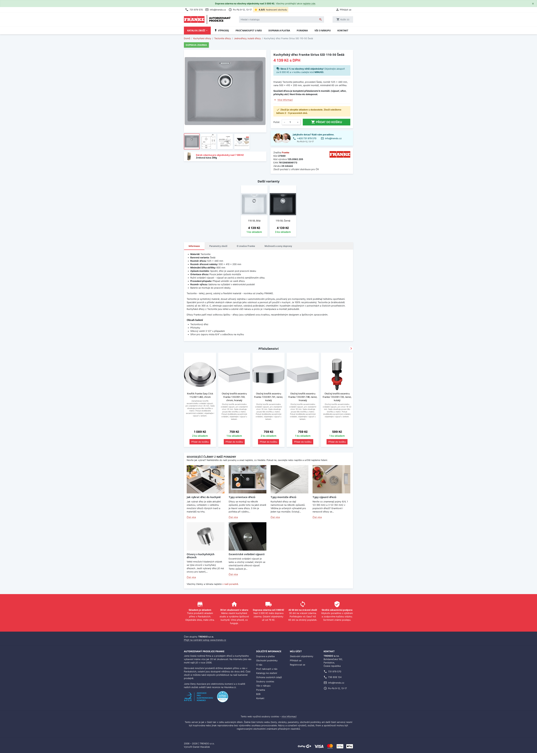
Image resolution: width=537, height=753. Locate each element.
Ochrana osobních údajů (269, 677)
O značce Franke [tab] (246, 246)
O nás (259, 664)
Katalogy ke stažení (266, 673)
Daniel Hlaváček (201, 746)
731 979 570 (194, 9)
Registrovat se (297, 664)
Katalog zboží (196, 30)
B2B (258, 694)
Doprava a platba (279, 30)
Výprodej (221, 30)
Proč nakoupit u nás (249, 30)
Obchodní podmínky (267, 660)
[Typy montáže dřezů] (289, 479)
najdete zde (309, 3)
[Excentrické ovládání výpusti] (247, 536)
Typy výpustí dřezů (324, 497)
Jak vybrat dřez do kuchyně (204, 497)
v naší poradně (230, 584)
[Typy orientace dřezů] (247, 479)
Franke (285, 152)
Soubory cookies (265, 681)
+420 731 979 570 (306, 138)
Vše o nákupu (323, 30)
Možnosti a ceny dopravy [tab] (278, 246)
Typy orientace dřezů (242, 497)
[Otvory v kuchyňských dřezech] (205, 536)
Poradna (302, 30)
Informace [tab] (194, 246)
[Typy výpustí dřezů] (331, 479)
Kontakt (342, 30)
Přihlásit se (295, 660)
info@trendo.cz (215, 9)
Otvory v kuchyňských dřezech (200, 555)
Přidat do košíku (326, 122)
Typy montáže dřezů (283, 497)
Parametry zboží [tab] (218, 246)
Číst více (191, 517)
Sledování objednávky (301, 656)
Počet (276, 122)
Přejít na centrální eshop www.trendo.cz (205, 640)
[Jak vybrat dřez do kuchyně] (205, 479)
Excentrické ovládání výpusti (247, 554)
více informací (289, 716)
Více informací (285, 99)
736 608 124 (334, 677)
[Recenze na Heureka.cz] (222, 698)
